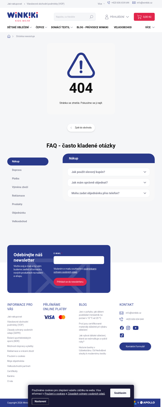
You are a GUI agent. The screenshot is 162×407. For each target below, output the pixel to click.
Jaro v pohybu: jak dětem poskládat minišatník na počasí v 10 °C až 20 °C (91, 314)
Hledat (91, 17)
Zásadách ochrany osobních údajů (86, 393)
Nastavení (40, 401)
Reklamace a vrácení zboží (20, 351)
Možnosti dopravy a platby (20, 346)
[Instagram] (128, 327)
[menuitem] (20, 27)
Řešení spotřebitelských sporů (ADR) (19, 339)
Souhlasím (120, 392)
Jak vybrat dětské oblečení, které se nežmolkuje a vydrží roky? (93, 338)
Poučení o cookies (55, 393)
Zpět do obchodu (83, 127)
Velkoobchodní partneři (18, 366)
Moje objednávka (15, 361)
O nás (10, 381)
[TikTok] (121, 334)
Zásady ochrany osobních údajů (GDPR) (20, 331)
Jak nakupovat (14, 4)
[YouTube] (135, 327)
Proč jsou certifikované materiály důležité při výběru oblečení (93, 326)
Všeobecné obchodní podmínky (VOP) (45, 4)
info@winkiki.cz (133, 313)
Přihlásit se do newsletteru (70, 282)
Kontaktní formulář (135, 346)
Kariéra (10, 376)
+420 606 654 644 (135, 319)
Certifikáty (12, 371)
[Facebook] (121, 327)
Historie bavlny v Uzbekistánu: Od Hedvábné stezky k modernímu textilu (92, 350)
